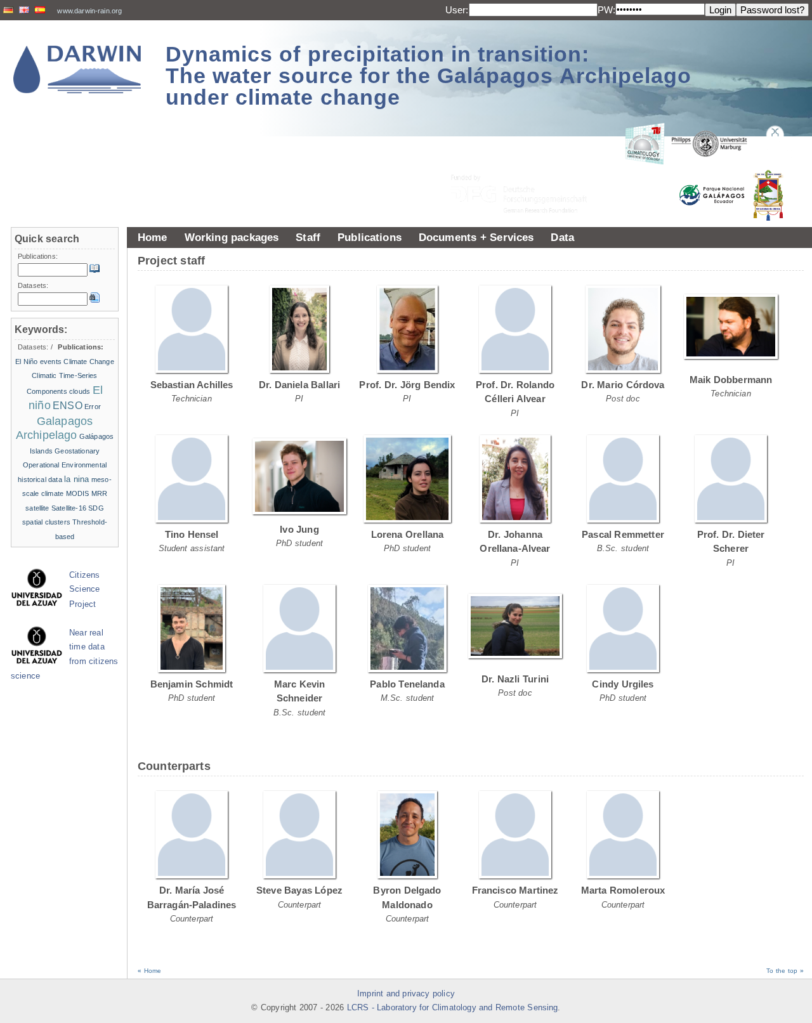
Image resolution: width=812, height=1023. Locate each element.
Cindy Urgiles (622, 684)
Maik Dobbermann (731, 379)
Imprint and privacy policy (406, 993)
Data (562, 237)
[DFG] (526, 165)
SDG (95, 508)
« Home (149, 970)
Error (92, 406)
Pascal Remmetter (623, 534)
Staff (308, 237)
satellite (37, 508)
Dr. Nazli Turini (515, 679)
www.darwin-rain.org (89, 11)
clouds (79, 391)
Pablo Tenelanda (407, 684)
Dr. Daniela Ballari (299, 384)
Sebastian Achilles (191, 384)
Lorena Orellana (407, 534)
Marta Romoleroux (623, 890)
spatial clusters (46, 522)
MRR (99, 493)
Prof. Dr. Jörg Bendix (407, 384)
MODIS (77, 493)
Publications (369, 237)
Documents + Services (476, 237)
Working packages (232, 237)
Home (152, 237)
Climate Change (88, 361)
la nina (76, 479)
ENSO (67, 405)
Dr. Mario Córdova (622, 384)
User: (457, 9)
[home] (77, 69)
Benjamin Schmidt (191, 684)
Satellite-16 (68, 508)
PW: (606, 9)
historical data (40, 479)
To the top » (785, 970)
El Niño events (38, 361)
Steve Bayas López (299, 890)
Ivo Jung (299, 529)
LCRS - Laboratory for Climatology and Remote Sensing (452, 1007)
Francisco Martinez (515, 890)
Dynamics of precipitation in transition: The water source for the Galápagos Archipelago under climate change (428, 75)
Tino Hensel (192, 534)
